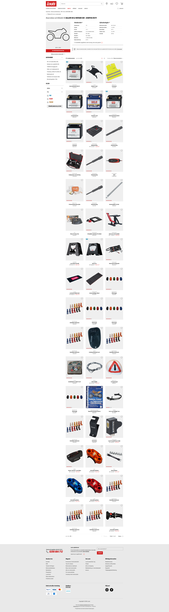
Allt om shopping (89, 566)
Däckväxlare (94, 440)
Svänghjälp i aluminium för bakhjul (94, 233)
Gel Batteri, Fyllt (94, 115)
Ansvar (87, 570)
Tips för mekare (69, 563)
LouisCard (48, 574)
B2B (47, 563)
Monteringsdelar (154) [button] (52, 79)
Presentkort (48, 572)
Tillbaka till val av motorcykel (54, 14)
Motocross (94, 263)
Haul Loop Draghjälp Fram (114, 411)
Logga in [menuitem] (121, 8)
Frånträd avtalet (49, 578)
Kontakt (48, 561)
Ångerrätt (107, 568)
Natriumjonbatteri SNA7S (74, 86)
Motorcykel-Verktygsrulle (114, 263)
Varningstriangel (114, 381)
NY (50, 95)
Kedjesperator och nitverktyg (74, 174)
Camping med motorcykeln (72, 574)
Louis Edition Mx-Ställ (74, 263)
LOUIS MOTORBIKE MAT (75, 293)
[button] (102, 4)
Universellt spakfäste (94, 470)
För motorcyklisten (70, 572)
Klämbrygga (114, 293)
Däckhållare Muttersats (74, 322)
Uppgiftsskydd (108, 566)
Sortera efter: (110, 58)
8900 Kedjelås (94, 381)
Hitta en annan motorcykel (57, 54)
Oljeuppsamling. (94, 145)
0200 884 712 (56, 551)
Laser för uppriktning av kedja (114, 440)
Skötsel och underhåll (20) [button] (53, 64)
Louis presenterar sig (90, 561)
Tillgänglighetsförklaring (111, 570)
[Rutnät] (102, 58)
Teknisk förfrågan (50, 566)
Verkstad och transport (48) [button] (53, 76)
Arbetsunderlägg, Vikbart (94, 293)
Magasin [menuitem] (80, 8)
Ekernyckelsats (114, 470)
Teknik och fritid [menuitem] (61, 8)
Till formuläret (119, 49)
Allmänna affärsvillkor (110, 563)
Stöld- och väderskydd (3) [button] (53, 69)
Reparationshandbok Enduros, (94, 411)
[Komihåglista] (116, 4)
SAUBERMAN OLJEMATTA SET (74, 381)
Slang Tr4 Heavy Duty (74, 233)
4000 (114, 174)
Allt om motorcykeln (70, 570)
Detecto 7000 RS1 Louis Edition (74, 470)
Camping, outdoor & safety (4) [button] (54, 71)
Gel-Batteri (74, 145)
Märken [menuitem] (74, 8)
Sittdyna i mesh (94, 86)
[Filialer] (106, 4)
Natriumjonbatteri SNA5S (114, 115)
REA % (51, 98)
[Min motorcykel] (111, 4)
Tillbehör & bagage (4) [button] (52, 66)
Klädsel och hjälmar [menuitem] (51, 8)
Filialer (87, 563)
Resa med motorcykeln (71, 568)
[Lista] (104, 58)
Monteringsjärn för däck (114, 204)
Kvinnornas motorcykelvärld (72, 561)
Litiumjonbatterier (74, 115)
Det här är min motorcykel (58, 50)
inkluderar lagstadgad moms (85, 604)
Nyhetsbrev (48, 570)
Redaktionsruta (108, 561)
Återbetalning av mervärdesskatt (93, 568)
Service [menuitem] (86, 8)
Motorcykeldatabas (50, 568)
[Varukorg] (121, 4)
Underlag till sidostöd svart (94, 352)
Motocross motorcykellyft (114, 233)
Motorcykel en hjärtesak (71, 566)
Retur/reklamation (50, 576)
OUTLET (51, 102)
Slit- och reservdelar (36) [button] (52, 61)
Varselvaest (114, 86)
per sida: (78, 58)
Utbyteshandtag (114, 145)
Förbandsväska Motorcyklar (74, 204)
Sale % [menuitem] (69, 8)
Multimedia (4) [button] (50, 74)
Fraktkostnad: (75, 606)
